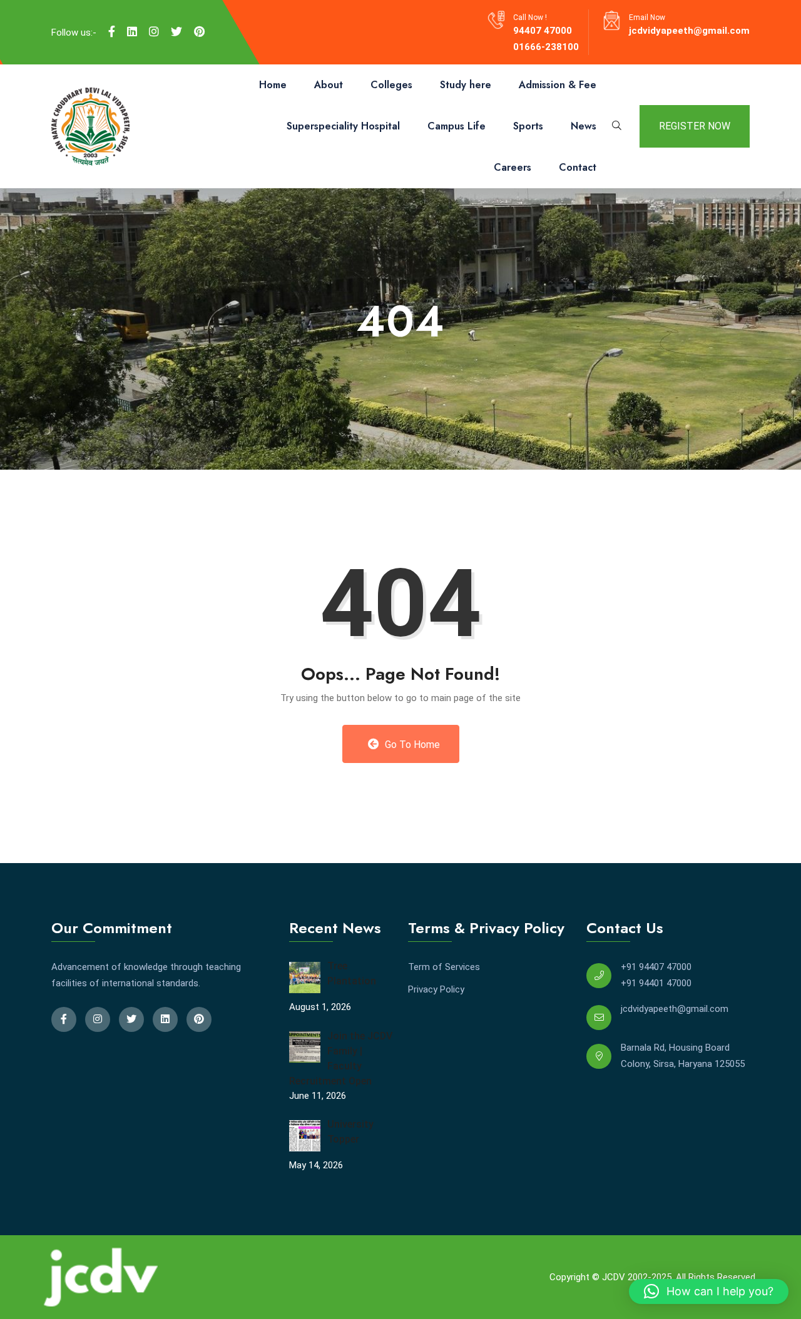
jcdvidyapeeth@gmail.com (689, 30)
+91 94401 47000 (656, 983)
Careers (512, 167)
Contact (577, 167)
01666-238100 (546, 47)
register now (694, 126)
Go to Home (411, 744)
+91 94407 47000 (656, 967)
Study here (465, 85)
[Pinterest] (199, 32)
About (328, 85)
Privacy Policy (436, 989)
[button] (708, 1291)
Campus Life (456, 126)
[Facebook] (111, 32)
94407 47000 (542, 30)
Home (273, 85)
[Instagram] (154, 32)
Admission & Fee (557, 85)
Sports (528, 126)
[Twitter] (176, 32)
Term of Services (444, 967)
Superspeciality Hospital (343, 126)
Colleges (391, 85)
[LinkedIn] (132, 32)
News (583, 126)
